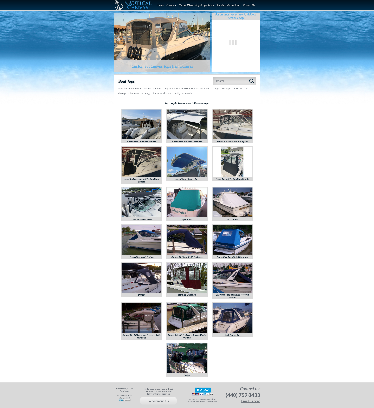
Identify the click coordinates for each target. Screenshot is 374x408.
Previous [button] (118, 39)
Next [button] (206, 39)
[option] (162, 42)
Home (160, 5)
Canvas (170, 5)
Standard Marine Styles (228, 5)
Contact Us (249, 5)
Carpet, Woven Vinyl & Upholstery (196, 5)
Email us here (250, 401)
